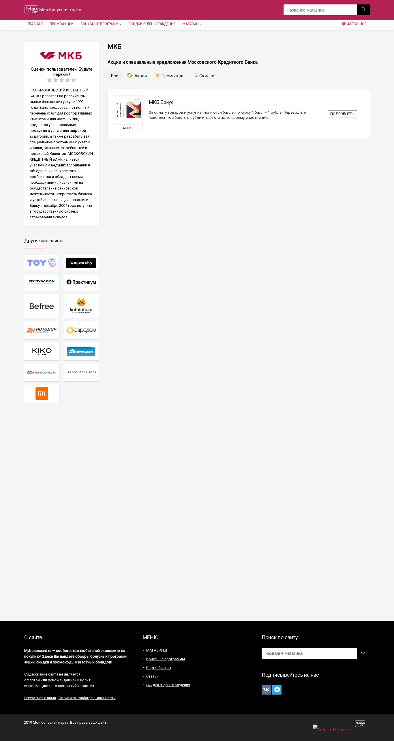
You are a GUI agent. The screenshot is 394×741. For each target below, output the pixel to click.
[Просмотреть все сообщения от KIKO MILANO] (41, 351)
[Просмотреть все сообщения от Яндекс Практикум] (81, 282)
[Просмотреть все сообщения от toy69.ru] (41, 263)
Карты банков (158, 667)
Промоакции (62, 24)
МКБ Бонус (161, 102)
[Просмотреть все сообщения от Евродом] (81, 330)
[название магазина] (363, 9)
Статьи (152, 676)
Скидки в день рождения (152, 24)
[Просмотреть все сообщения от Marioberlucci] (81, 372)
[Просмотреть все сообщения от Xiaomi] (41, 393)
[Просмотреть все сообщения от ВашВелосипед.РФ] (41, 372)
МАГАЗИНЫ (192, 24)
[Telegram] (277, 690)
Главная (35, 24)
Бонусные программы (100, 24)
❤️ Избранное (354, 24)
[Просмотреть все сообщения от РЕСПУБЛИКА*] (41, 282)
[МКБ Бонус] (128, 109)
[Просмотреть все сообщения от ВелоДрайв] (81, 351)
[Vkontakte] (266, 690)
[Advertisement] (61, 511)
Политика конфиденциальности (87, 698)
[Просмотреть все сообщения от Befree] (41, 306)
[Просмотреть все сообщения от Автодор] (41, 330)
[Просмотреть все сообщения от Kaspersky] (81, 263)
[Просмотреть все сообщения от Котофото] (81, 306)
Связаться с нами (40, 698)
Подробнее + (342, 114)
